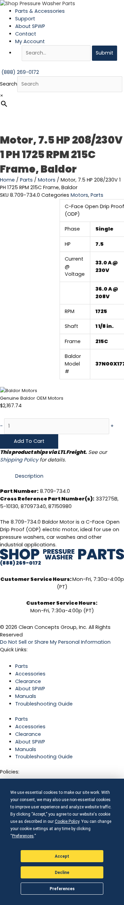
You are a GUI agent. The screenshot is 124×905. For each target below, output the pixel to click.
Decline (62, 872)
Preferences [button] (23, 836)
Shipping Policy (19, 459)
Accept (62, 856)
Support (25, 18)
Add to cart (29, 441)
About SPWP (30, 26)
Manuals (25, 696)
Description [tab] (29, 476)
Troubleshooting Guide (44, 703)
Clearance (28, 681)
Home (7, 179)
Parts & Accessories (40, 11)
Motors (46, 179)
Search (8, 83)
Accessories (30, 673)
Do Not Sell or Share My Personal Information (55, 642)
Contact (25, 33)
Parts (26, 179)
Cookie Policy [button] (67, 821)
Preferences (62, 888)
